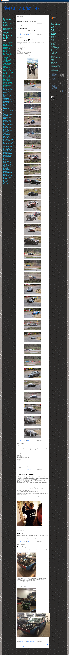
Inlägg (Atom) (24, 646)
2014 (61, 90)
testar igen (20, 19)
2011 (61, 94)
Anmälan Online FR (63, 73)
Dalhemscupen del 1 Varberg (25, 474)
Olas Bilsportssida (62, 76)
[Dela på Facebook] (40, 23)
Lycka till (20, 533)
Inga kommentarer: (33, 34)
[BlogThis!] (38, 23)
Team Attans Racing (56, 18)
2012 (61, 92)
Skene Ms (61, 77)
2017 (61, 83)
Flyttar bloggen (22, 28)
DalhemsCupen (62, 74)
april (61, 84)
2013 (61, 91)
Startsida (30, 644)
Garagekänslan (21, 547)
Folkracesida (62, 75)
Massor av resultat (23, 446)
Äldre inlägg (45, 644)
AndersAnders (55, 17)
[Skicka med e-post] (37, 23)
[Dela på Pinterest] (41, 23)
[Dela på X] (39, 23)
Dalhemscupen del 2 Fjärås (25, 40)
